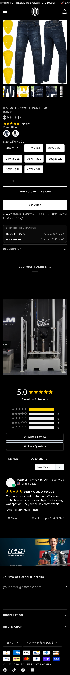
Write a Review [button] (37, 437)
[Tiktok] (14, 670)
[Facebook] (5, 670)
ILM (9, 664)
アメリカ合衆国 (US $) (40, 642)
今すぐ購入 (35, 205)
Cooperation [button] (13, 615)
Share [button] (14, 518)
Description (12, 248)
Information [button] (12, 626)
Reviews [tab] (13, 458)
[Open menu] (9, 11)
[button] (55, 518)
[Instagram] (23, 670)
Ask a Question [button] (37, 446)
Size (13, 141)
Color (10, 127)
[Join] (63, 586)
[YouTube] (32, 670)
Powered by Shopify (36, 664)
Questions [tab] (37, 458)
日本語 (10, 642)
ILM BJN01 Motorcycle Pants (22, 509)
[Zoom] (10, 76)
